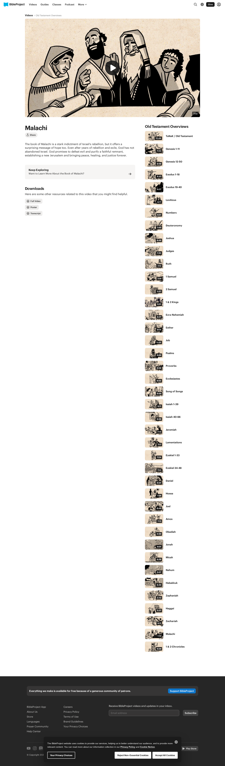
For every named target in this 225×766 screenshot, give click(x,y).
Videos (29, 15)
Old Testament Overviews (49, 15)
